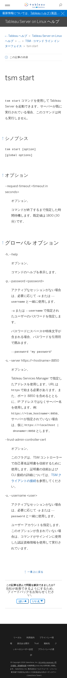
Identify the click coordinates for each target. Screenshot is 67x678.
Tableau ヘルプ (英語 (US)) (47, 13)
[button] (6, 57)
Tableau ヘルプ (18, 35)
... (19, 41)
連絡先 (47, 643)
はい (21, 601)
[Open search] (60, 5)
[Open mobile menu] (7, 4)
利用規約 (30, 637)
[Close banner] (63, 13)
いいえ (36, 601)
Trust (36, 643)
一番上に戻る (35, 571)
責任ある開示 (23, 643)
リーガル (17, 637)
